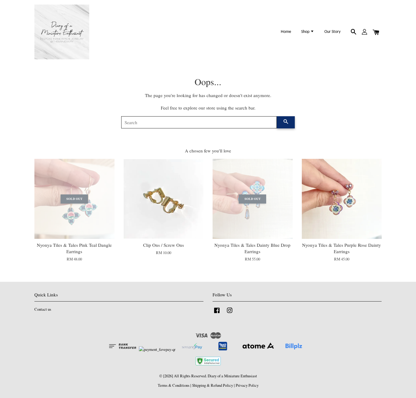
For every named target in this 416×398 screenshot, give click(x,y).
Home (286, 32)
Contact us (42, 309)
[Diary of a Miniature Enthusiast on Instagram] (229, 313)
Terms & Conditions (173, 385)
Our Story (332, 32)
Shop (305, 32)
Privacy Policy (247, 385)
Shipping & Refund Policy (212, 385)
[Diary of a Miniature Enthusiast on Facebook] (217, 313)
